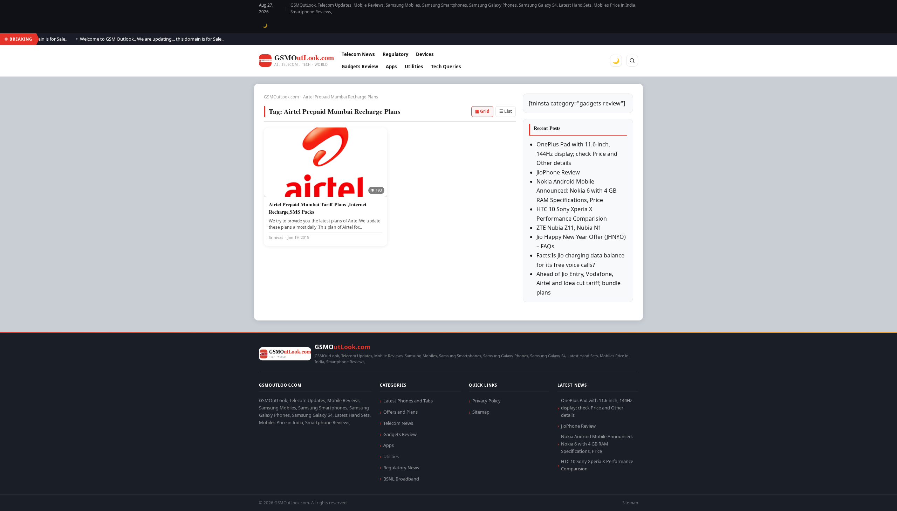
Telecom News (358, 54)
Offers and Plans (400, 412)
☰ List (505, 111)
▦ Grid (482, 111)
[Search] (632, 61)
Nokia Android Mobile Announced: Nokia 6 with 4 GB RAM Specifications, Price (576, 191)
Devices (425, 54)
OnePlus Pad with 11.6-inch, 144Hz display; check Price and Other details (576, 153)
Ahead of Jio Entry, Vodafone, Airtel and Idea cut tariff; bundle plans (578, 283)
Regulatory (395, 54)
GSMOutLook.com (281, 97)
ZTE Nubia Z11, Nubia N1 (568, 228)
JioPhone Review (558, 172)
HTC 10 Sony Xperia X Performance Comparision (597, 465)
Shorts (873, 497)
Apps (391, 66)
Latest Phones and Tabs (408, 401)
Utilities (414, 66)
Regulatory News (401, 467)
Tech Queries (446, 66)
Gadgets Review (360, 66)
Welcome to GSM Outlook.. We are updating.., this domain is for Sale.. (143, 39)
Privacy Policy (486, 401)
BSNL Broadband (401, 479)
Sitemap (480, 412)
